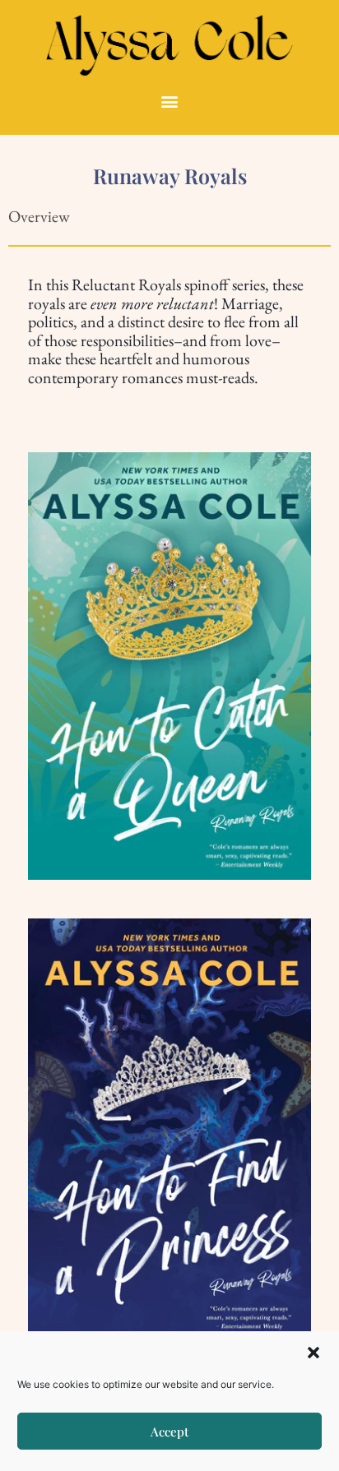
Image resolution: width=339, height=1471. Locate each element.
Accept (169, 1431)
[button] (313, 1352)
